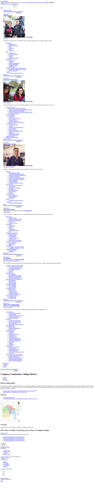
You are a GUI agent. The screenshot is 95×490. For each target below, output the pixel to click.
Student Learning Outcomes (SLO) (16, 122)
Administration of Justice (14, 172)
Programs (8, 171)
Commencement (12, 314)
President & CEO (13, 234)
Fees (7, 51)
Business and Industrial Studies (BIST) (17, 108)
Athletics (5, 364)
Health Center (12, 327)
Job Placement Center (13, 121)
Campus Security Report (14, 349)
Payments (11, 55)
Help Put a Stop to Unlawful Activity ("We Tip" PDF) (15, 392)
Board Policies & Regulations (15, 240)
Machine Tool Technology (15, 187)
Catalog (10, 126)
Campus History (7, 212)
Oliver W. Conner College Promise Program (16, 68)
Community (6, 253)
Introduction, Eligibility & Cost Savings (17, 69)
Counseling (11, 116)
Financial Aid (9, 59)
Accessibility (6, 464)
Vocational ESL (12, 191)
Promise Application (13, 70)
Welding (11, 192)
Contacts (11, 56)
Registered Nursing (13, 190)
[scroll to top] (2, 481)
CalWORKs (11, 332)
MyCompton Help (13, 323)
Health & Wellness (10, 325)
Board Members (12, 274)
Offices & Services (13, 223)
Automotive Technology (14, 176)
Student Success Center (14, 133)
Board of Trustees (13, 235)
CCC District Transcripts (14, 269)
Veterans (11, 343)
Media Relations (12, 285)
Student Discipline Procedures (15, 359)
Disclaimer (5, 462)
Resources (8, 201)
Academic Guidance (10, 114)
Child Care (11, 333)
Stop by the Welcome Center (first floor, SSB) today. (34, 2)
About (4, 204)
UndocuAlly (11, 342)
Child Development (13, 180)
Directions (11, 226)
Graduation (11, 50)
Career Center (12, 117)
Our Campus (9, 224)
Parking (10, 228)
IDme (10, 46)
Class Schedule (12, 128)
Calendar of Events (13, 291)
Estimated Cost (12, 53)
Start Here (5, 38)
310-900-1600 (4, 459)
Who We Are (9, 216)
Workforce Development (8, 166)
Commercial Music (13, 181)
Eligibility (11, 61)
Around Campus (9, 311)
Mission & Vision (13, 218)
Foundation (11, 270)
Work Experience (13, 196)
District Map (11, 289)
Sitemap (5, 466)
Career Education (7, 138)
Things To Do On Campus (15, 313)
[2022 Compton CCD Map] (11, 422)
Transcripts (11, 48)
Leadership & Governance (12, 233)
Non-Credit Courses (13, 195)
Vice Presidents (12, 236)
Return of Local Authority (14, 278)
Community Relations (11, 284)
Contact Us (11, 221)
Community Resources (11, 288)
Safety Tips (11, 353)
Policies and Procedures (14, 357)
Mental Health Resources (14, 328)
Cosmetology (12, 186)
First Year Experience (8, 307)
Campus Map (12, 225)
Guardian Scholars (13, 337)
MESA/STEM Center (13, 134)
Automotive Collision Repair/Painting (17, 175)
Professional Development (14, 220)
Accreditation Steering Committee (16, 246)
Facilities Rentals (12, 283)
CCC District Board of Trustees (16, 266)
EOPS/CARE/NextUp (14, 334)
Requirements (12, 44)
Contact (8, 72)
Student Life (6, 299)
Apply (4, 366)
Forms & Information (13, 64)
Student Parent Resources (14, 340)
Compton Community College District (14, 265)
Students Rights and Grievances (16, 355)
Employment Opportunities (15, 294)
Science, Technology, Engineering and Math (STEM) (20, 112)
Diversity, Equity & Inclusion (15, 219)
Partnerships (11, 197)
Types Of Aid (12, 60)
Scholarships (11, 67)
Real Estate (11, 189)
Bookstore (11, 132)
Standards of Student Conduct (15, 358)
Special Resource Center (14, 338)
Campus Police (12, 348)
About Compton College (9, 209)
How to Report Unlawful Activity (16, 352)
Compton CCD (12, 239)
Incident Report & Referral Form (16, 324)
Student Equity (12, 335)
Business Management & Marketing (17, 179)
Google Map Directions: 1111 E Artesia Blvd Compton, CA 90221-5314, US (20, 398)
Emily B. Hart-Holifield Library (16, 131)
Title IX (5, 461)
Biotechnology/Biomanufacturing (16, 177)
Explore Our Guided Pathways (10, 79)
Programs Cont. (9, 184)
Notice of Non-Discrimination (15, 360)
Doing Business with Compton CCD (14, 279)
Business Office (12, 281)
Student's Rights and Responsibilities (14, 354)
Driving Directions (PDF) (9, 397)
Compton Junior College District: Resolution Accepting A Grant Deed (18, 390)
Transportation (12, 229)
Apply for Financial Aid (14, 63)
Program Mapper (7, 102)
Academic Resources (10, 123)
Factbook (11, 251)
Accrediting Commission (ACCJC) (16, 248)
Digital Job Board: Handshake (15, 202)
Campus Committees (13, 238)
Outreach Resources (13, 293)
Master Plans (12, 244)
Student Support (9, 330)
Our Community (7, 258)
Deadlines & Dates (13, 65)
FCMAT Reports (12, 290)
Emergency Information (14, 347)
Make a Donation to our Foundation (11, 260)
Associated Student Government (16, 315)
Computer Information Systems (16, 182)
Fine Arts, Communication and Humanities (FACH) (20, 109)
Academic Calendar (13, 124)
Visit (10, 231)
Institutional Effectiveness (11, 249)
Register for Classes (13, 129)
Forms (10, 49)
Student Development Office (15, 339)
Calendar (5, 365)
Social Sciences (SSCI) (14, 113)
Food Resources (12, 329)
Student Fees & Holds (14, 58)
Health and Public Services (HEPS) (16, 111)
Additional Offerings (10, 194)
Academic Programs (10, 107)
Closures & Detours (13, 350)
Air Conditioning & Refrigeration (16, 174)
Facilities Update (12, 298)
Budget (10, 271)
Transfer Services (12, 119)
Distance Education (10, 136)
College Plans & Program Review (13, 241)
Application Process (13, 45)
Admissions (8, 43)
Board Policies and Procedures (15, 276)
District (5, 378)
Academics (5, 74)
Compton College (4, 456)
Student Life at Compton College (11, 304)
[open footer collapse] (3, 444)
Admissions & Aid (7, 10)
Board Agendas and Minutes (15, 275)
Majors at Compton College (12, 137)
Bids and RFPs (12, 280)
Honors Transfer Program (14, 118)
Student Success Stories (14, 316)
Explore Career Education (9, 144)
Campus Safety (9, 345)
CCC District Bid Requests (15, 268)
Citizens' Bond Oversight (11, 295)
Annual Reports (12, 250)
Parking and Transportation (15, 321)
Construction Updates (13, 230)
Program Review (12, 243)
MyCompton (6, 363)
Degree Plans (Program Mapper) (16, 127)
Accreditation (9, 245)
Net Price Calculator (13, 54)
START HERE (4, 433)
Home (4, 377)
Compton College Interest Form (16, 73)
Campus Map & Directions (15, 320)
